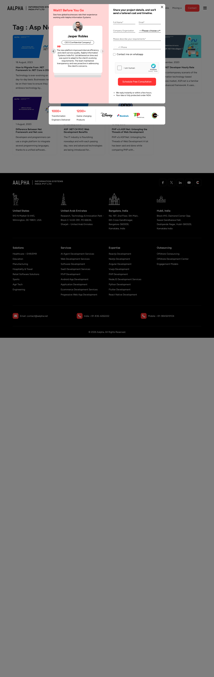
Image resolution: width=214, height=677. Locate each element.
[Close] (162, 7)
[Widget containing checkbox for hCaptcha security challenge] (137, 67)
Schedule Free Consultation (137, 81)
